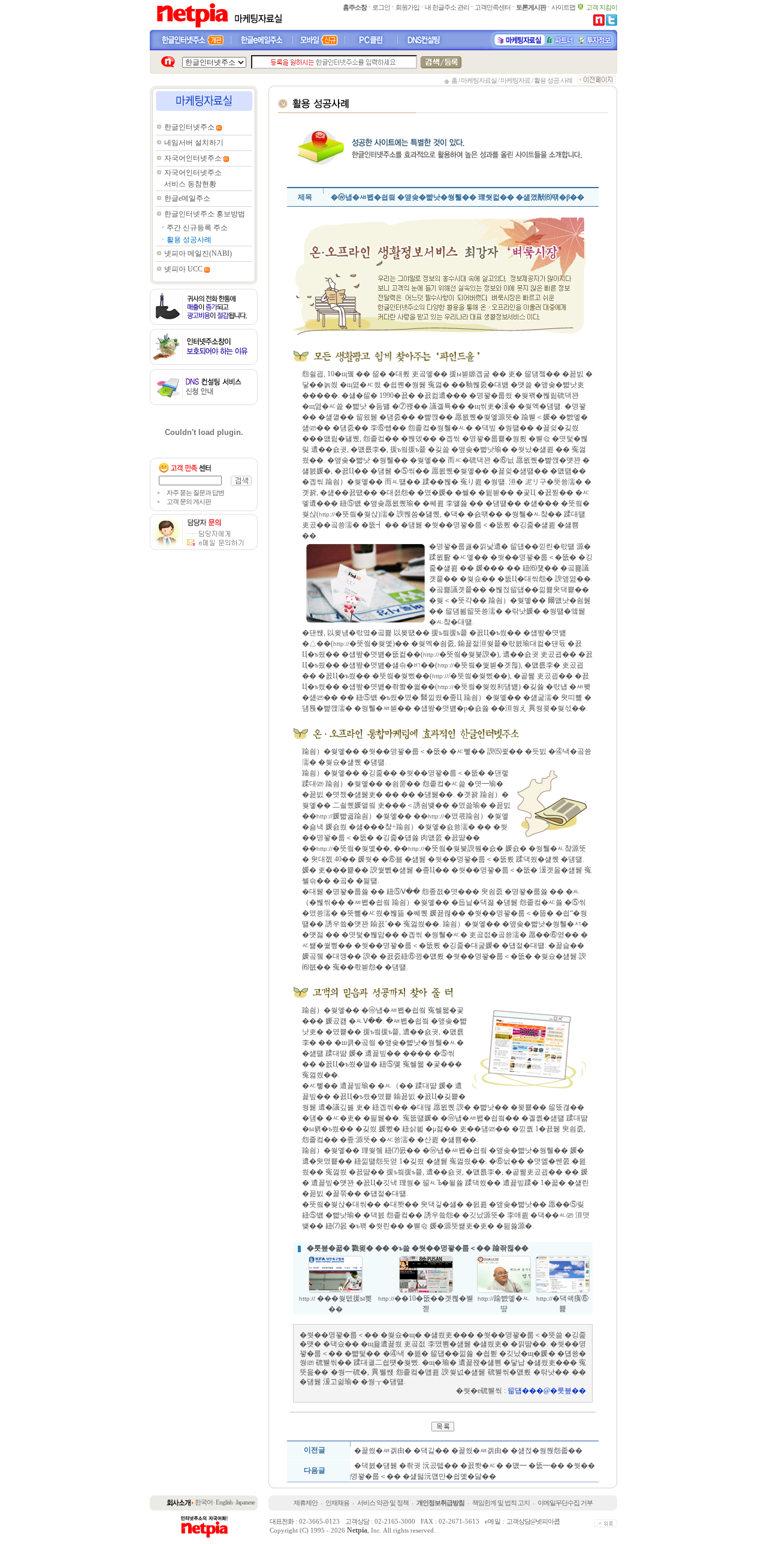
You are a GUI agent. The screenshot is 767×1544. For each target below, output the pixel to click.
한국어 (204, 1502)
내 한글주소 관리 (447, 7)
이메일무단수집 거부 (565, 1502)
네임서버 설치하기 (194, 142)
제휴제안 (306, 1502)
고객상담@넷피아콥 (533, 1521)
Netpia (357, 1530)
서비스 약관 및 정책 (383, 1502)
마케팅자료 (515, 80)
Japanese (245, 1502)
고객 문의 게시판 (189, 501)
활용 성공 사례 (553, 80)
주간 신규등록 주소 (197, 227)
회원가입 (407, 7)
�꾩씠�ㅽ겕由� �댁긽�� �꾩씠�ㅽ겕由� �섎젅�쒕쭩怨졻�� (468, 1450)
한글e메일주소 (187, 198)
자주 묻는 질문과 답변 (195, 492)
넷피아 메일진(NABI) (198, 253)
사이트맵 (563, 7)
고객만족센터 (493, 7)
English (224, 1502)
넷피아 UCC (183, 269)
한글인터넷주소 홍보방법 (204, 214)
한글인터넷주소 (189, 127)
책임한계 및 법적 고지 (501, 1502)
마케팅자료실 (479, 80)
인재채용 (337, 1502)
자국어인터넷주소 (193, 158)
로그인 (381, 7)
